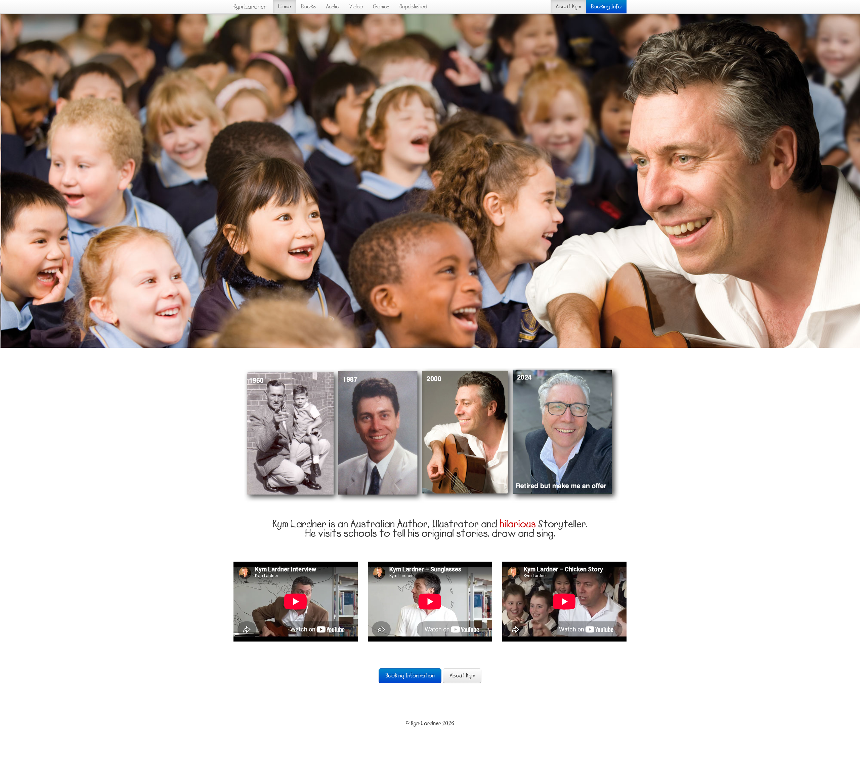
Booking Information (410, 676)
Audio (332, 7)
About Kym (568, 7)
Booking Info (606, 7)
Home (284, 7)
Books (308, 7)
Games (381, 7)
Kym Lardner (249, 6)
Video (356, 7)
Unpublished (413, 7)
